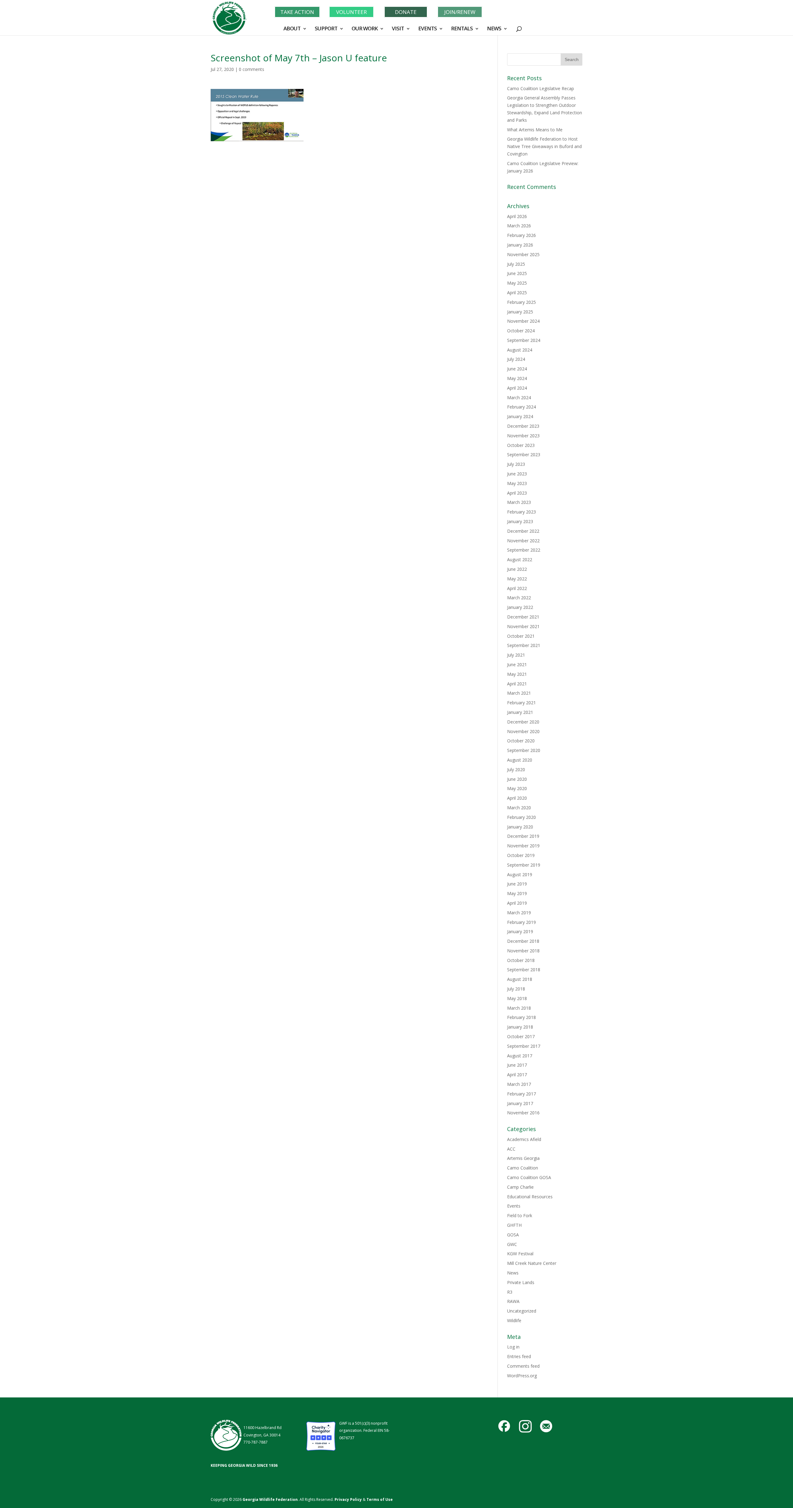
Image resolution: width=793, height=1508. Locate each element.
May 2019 (517, 893)
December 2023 (523, 426)
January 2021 (520, 712)
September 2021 (523, 645)
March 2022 (519, 598)
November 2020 (523, 731)
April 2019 (517, 903)
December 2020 (523, 722)
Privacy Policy (348, 1499)
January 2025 (520, 312)
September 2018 (523, 970)
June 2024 (517, 369)
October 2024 (521, 331)
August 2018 (519, 979)
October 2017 (521, 1036)
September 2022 (523, 550)
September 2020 (523, 750)
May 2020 (517, 788)
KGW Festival (520, 1254)
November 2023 (523, 436)
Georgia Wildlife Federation (270, 1499)
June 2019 (517, 884)
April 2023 (517, 493)
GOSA (513, 1235)
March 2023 (519, 502)
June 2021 (517, 664)
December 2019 (523, 836)
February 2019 (521, 922)
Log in (513, 1347)
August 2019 (519, 874)
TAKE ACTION (297, 11)
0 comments (251, 69)
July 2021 (516, 655)
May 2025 (517, 283)
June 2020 (517, 779)
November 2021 (523, 626)
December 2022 (523, 531)
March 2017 (519, 1084)
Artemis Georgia (523, 1158)
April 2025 (517, 292)
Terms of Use (379, 1499)
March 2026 (519, 226)
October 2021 (521, 636)
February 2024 (521, 407)
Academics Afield (524, 1139)
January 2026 (520, 245)
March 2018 (519, 1008)
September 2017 (523, 1046)
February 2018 (521, 1017)
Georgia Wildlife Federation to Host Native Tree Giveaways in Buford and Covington (544, 146)
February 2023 (521, 512)
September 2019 (523, 865)
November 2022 (523, 541)
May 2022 (517, 579)
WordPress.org (522, 1376)
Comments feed (523, 1366)
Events (513, 1206)
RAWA (513, 1301)
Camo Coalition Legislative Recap (540, 88)
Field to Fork (519, 1215)
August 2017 (519, 1056)
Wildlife (514, 1320)
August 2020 (519, 760)
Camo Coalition (522, 1168)
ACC (511, 1149)
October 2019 (521, 855)
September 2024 (523, 340)
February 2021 (521, 703)
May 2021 (517, 674)
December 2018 (523, 941)
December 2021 (523, 617)
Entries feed (519, 1356)
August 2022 (519, 559)
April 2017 (517, 1074)
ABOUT (291, 29)
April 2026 (517, 216)
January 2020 (520, 827)
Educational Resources (530, 1197)
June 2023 (517, 474)
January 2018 (520, 1027)
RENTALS (462, 29)
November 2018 (523, 951)
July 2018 (516, 989)
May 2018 (517, 998)
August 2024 (519, 350)
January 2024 (520, 416)
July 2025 (516, 264)
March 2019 (519, 913)
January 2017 (520, 1103)
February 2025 (521, 302)
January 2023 (520, 521)
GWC (512, 1244)
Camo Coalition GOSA (529, 1177)
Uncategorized (521, 1311)
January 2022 (520, 607)
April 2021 (517, 684)
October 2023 (521, 445)
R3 (509, 1292)
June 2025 (517, 273)
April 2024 (517, 388)
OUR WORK (365, 29)
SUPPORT (326, 29)
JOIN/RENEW (459, 11)
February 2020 (521, 817)
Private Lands (520, 1282)
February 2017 (521, 1094)
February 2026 (521, 235)
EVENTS (427, 29)
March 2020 (519, 808)
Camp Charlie (520, 1187)
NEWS (494, 29)
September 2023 (523, 454)
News (513, 1273)
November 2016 (523, 1113)
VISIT (398, 29)
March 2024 (519, 397)
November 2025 (523, 254)
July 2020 (516, 769)
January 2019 (520, 931)
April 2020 (517, 798)
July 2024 (516, 359)
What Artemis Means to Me (535, 130)
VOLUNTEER (351, 11)
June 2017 (517, 1065)
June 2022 (517, 569)
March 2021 (519, 693)
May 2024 (517, 378)
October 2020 (521, 741)
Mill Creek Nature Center (531, 1263)
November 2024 (523, 321)
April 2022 (517, 588)
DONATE (406, 11)
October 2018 (521, 960)
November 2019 (523, 846)
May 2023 (517, 483)
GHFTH (514, 1225)
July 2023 (516, 464)
